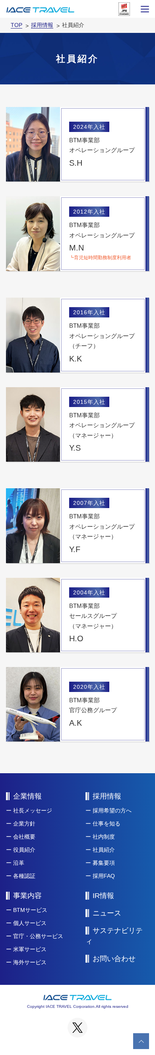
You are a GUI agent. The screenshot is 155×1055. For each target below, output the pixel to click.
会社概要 (24, 836)
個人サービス (29, 923)
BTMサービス (30, 910)
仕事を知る (106, 823)
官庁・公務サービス (38, 936)
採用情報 (107, 796)
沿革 (18, 863)
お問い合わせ (114, 959)
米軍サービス (29, 949)
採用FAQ (104, 876)
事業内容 (27, 896)
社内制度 (104, 836)
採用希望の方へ (112, 810)
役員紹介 (24, 850)
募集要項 (104, 863)
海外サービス (29, 962)
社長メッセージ (32, 810)
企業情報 (27, 796)
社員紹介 (104, 850)
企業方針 (24, 823)
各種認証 (24, 876)
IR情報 (103, 896)
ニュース (107, 913)
